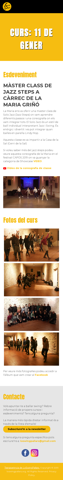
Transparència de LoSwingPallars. (22, 467)
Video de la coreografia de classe (28, 168)
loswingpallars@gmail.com (38, 441)
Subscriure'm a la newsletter (27, 429)
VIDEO (37, 161)
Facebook (41, 374)
